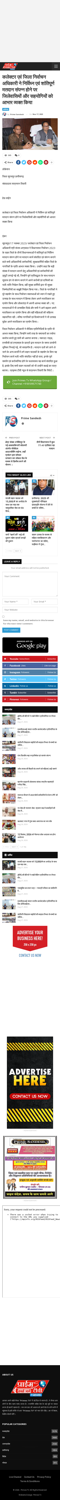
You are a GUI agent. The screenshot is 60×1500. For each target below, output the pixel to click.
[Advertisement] (30, 32)
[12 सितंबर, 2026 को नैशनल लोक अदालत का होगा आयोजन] (9, 838)
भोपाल (4, 1462)
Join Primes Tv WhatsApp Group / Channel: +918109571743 (31, 382)
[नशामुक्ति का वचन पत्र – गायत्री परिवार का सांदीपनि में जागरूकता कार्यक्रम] (9, 891)
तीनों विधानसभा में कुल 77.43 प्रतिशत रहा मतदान (46, 445)
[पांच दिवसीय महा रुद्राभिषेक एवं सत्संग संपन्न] (9, 759)
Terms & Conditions (30, 1481)
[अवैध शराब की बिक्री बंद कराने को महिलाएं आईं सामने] (9, 772)
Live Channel (15, 1477)
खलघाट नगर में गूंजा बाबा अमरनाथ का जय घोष (35, 821)
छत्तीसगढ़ (5, 109)
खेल (8, 481)
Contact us (29, 1477)
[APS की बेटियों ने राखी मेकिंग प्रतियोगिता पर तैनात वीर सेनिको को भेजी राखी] (9, 720)
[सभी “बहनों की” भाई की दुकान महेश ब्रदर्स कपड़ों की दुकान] (17, 524)
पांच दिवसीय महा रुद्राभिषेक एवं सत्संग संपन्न (34, 755)
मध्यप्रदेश (5, 1431)
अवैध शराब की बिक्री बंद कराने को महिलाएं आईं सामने (37, 769)
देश (3, 1437)
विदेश (4, 1456)
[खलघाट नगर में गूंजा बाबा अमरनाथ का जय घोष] (9, 825)
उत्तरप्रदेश (6, 1443)
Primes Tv (37, 1495)
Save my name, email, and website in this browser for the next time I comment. (28, 622)
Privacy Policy (44, 1477)
